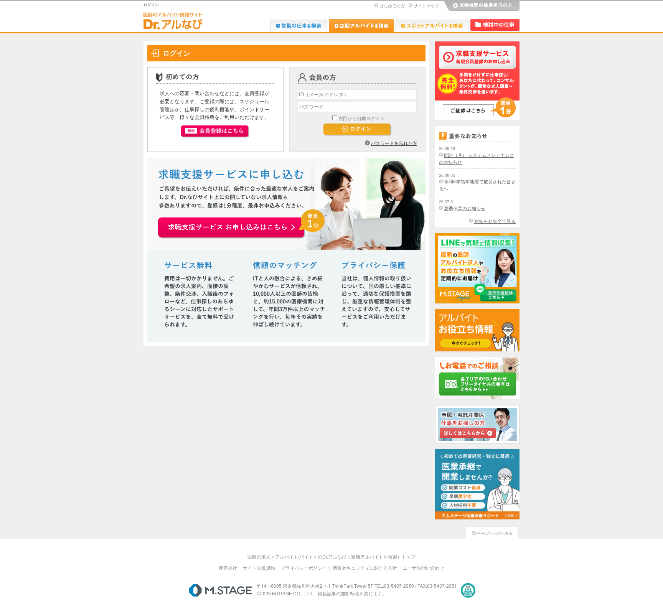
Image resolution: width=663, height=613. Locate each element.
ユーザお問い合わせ (423, 567)
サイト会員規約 (259, 567)
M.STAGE (220, 590)
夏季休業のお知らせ (464, 208)
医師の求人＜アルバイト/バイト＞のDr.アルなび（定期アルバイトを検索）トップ (331, 556)
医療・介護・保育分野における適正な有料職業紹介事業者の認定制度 (468, 590)
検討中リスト (495, 25)
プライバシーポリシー (304, 567)
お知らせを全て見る (495, 221)
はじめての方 (392, 5)
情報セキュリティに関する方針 (365, 567)
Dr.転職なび (298, 25)
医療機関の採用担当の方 (481, 6)
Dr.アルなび (361, 25)
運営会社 (228, 567)
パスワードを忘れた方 (394, 143)
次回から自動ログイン (361, 118)
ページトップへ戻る (492, 532)
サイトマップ (426, 5)
